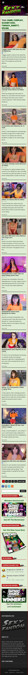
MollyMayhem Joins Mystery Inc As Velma (14, 350)
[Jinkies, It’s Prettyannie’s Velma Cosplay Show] (14, 378)
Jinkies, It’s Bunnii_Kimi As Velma (13, 199)
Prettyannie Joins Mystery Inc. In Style (13, 127)
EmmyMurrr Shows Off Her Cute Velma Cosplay (13, 426)
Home (3, 17)
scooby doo (8, 22)
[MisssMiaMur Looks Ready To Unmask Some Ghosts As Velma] (14, 79)
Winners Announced (13, 500)
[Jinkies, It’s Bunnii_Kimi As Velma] (14, 190)
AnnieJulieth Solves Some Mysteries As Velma (10, 312)
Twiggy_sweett (10, 25)
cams (10, 20)
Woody (5, 52)
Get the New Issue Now (14, 530)
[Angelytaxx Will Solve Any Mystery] (14, 452)
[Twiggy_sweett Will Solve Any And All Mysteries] (14, 40)
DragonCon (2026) (15, 570)
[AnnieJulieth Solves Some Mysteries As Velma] (14, 302)
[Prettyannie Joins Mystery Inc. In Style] (14, 117)
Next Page (21, 481)
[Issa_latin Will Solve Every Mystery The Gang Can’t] (14, 227)
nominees (15, 606)
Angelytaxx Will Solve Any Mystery (14, 461)
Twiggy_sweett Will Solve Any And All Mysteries (13, 50)
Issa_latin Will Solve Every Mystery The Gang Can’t (14, 236)
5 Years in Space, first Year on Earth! (14, 517)
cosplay (18, 20)
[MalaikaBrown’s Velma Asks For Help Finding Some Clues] (14, 264)
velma (5, 28)
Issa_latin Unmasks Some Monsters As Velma (14, 164)
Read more (4, 66)
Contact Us (12, 672)
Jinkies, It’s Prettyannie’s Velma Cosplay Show (13, 388)
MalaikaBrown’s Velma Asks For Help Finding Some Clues (13, 274)
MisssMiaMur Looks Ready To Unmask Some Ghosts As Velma (13, 89)
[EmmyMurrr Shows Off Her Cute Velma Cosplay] (14, 416)
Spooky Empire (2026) (15, 577)
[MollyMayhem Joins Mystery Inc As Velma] (14, 340)
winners (17, 604)
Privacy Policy (19, 672)
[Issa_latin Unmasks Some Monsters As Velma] (14, 155)
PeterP (5, 91)
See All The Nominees (14, 519)
